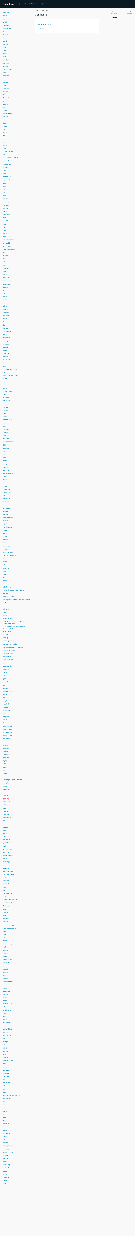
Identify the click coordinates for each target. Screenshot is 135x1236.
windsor (6, 398)
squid (5, 1130)
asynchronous (8, 1152)
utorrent (6, 312)
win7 (4, 31)
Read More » (41, 28)
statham (6, 868)
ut (3, 966)
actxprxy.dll (7, 631)
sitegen (5, 66)
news (5, 297)
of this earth (7, 1010)
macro (5, 132)
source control (8, 442)
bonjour (5, 319)
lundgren (6, 852)
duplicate (6, 751)
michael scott (7, 735)
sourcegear (7, 657)
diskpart (6, 1073)
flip (4, 675)
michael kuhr (7, 805)
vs (4, 142)
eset (4, 451)
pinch (5, 423)
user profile (7, 28)
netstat (5, 457)
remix (5, 1180)
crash (5, 562)
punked (5, 811)
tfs (4, 776)
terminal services (9, 249)
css (4, 1101)
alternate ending (8, 552)
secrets (5, 972)
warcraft (6, 161)
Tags (42, 4)
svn (4, 821)
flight (5, 524)
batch (5, 183)
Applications (7, 98)
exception (6, 783)
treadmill (6, 704)
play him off (7, 701)
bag (4, 413)
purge (5, 773)
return (5, 530)
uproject (6, 963)
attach (5, 909)
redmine (6, 814)
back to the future (9, 555)
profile (5, 22)
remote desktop (8, 240)
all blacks (6, 344)
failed (5, 1136)
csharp (5, 363)
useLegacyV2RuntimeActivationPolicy (16, 600)
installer (6, 76)
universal (6, 669)
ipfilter (5, 306)
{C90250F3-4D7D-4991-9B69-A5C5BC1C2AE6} (14, 627)
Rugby (5, 350)
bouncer (6, 789)
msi (4, 79)
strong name (7, 1146)
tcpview (5, 467)
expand (5, 199)
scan (4, 54)
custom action (8, 69)
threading (6, 1165)
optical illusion (8, 1060)
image (5, 480)
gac (4, 372)
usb (4, 1089)
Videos (5, 287)
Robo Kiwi (8, 4)
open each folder (9, 650)
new (4, 136)
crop (4, 476)
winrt (5, 549)
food (4, 85)
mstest (5, 1158)
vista (4, 252)
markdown (6, 63)
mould (5, 1019)
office (5, 110)
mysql (5, 761)
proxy (5, 464)
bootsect (6, 1070)
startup (5, 593)
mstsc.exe (6, 237)
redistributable (8, 982)
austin (5, 833)
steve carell (7, 739)
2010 (4, 975)
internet (5, 104)
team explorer (8, 660)
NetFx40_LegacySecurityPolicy (14, 590)
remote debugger (9, 925)
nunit (5, 1161)
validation (6, 1149)
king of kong (7, 732)
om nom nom (7, 893)
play (4, 698)
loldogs (5, 1051)
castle (5, 388)
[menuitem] (18, 4)
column (5, 745)
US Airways (7, 587)
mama (5, 1111)
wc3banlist (7, 164)
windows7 (6, 255)
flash (4, 1105)
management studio (10, 644)
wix (4, 385)
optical (5, 1057)
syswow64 (7, 246)
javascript (6, 991)
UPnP (5, 672)
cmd (4, 186)
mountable (6, 1083)
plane (5, 581)
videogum (6, 341)
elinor (5, 536)
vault (4, 663)
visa (4, 1117)
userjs (5, 997)
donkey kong (7, 729)
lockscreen (7, 546)
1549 (4, 558)
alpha (5, 1001)
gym (4, 679)
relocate (6, 25)
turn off (5, 410)
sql (4, 495)
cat (4, 685)
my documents (8, 19)
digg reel (6, 717)
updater (5, 309)
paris (4, 543)
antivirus (6, 448)
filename (6, 205)
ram (4, 612)
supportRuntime (8, 596)
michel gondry (8, 855)
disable (5, 404)
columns (6, 748)
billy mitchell (7, 726)
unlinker (6, 994)
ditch (5, 565)
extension (6, 202)
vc (4, 985)
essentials (6, 508)
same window (8, 653)
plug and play (7, 666)
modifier (6, 208)
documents (7, 12)
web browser (7, 177)
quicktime (6, 328)
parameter (6, 214)
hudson (5, 574)
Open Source (7, 391)
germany (6, 799)
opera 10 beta (7, 1029)
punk (5, 808)
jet (4, 577)
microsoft (6, 338)
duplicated (6, 754)
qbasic (5, 357)
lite (4, 325)
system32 (6, 243)
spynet (5, 514)
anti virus (6, 502)
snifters (5, 533)
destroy (5, 770)
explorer (6, 634)
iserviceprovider (8, 641)
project (5, 432)
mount (5, 1079)
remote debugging (9, 928)
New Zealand (7, 527)
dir (4, 189)
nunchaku (6, 278)
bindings (6, 429)
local (4, 915)
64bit (5, 230)
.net (4, 57)
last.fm (5, 117)
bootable (6, 1067)
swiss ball (6, 682)
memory (6, 606)
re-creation (7, 584)
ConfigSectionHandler (11, 369)
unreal (5, 956)
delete (5, 767)
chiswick (6, 884)
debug (5, 72)
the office (6, 742)
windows (6, 35)
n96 (4, 271)
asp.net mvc (7, 1035)
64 (4, 227)
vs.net (5, 145)
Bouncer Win (44, 24)
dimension (6, 840)
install (5, 334)
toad (4, 1184)
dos (4, 192)
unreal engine (7, 960)
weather (6, 707)
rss (4, 303)
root (4, 435)
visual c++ (6, 988)
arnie (4, 830)
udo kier (6, 881)
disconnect (7, 331)
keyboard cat (7, 691)
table (4, 764)
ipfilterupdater (8, 473)
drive (4, 196)
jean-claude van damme (11, 1095)
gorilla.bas (6, 353)
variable (5, 221)
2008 (5, 126)
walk (4, 947)
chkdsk (5, 44)
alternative (6, 316)
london (5, 540)
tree (4, 896)
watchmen (6, 1133)
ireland (5, 347)
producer (6, 1177)
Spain (5, 123)
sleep (5, 941)
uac (4, 155)
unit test (6, 1168)
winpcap (6, 167)
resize (5, 483)
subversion (7, 817)
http (4, 454)
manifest (6, 91)
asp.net (5, 1032)
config (5, 366)
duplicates (6, 758)
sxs (4, 95)
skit (4, 426)
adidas (5, 1007)
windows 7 (6, 38)
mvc (4, 1038)
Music (5, 120)
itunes (5, 322)
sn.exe (5, 1142)
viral (4, 290)
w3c (4, 1114)
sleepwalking (7, 944)
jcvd (4, 1092)
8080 (5, 445)
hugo (5, 224)
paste (5, 139)
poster (5, 1013)
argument (6, 180)
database (6, 827)
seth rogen (7, 862)
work (4, 1120)
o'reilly (5, 1174)
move (5, 16)
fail (4, 1045)
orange (5, 1042)
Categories (33, 4)
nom (4, 887)
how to (5, 978)
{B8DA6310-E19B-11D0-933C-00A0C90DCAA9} (13, 622)
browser (6, 101)
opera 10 (6, 173)
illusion (5, 1054)
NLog (5, 379)
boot (4, 1064)
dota (4, 148)
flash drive (6, 1076)
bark (4, 931)
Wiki (24, 4)
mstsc (5, 233)
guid (4, 129)
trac (4, 824)
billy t (5, 416)
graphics (6, 568)
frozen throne (8, 151)
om (4, 890)
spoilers (6, 1127)
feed (4, 293)
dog (4, 934)
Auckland (6, 521)
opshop (5, 953)
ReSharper (6, 906)
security (6, 511)
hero (4, 571)
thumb (5, 486)
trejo (4, 877)
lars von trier (7, 849)
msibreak (6, 82)
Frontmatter (7, 492)
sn (4, 1139)
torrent (5, 407)
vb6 (4, 265)
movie (5, 858)
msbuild (6, 969)
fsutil (5, 50)
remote (5, 922)
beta (4, 170)
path (4, 218)
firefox (5, 603)
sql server (6, 498)
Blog (18, 4)
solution (6, 439)
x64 (4, 259)
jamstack (6, 60)
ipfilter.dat (6, 470)
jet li (4, 846)
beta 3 (5, 1026)
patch (5, 394)
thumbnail (6, 489)
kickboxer (6, 802)
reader (5, 300)
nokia (5, 274)
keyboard (6, 688)
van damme (7, 1098)
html (4, 1108)
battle (5, 1171)
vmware (5, 786)
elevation (6, 382)
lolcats (5, 1048)
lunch (5, 1016)
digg (4, 713)
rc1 (4, 1086)
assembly (6, 360)
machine (6, 918)
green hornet (7, 843)
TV (4, 723)
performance (7, 1004)
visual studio (7, 114)
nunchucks (7, 281)
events (5, 1155)
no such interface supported (13, 647)
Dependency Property (10, 900)
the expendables (9, 874)
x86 (4, 262)
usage (5, 615)
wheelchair (7, 710)
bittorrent (6, 401)
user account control (10, 158)
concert (5, 950)
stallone (6, 865)
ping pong (6, 284)
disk (4, 47)
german (5, 795)
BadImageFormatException (12, 780)
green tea (6, 88)
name (5, 211)
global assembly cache (11, 375)
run (4, 937)
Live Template (8, 903)
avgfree (5, 505)
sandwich (6, 1023)
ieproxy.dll (6, 638)
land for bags (7, 420)
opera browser (8, 517)
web (4, 107)
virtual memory (8, 618)
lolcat (5, 694)
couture (5, 836)
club (4, 792)
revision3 (6, 720)
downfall (6, 1124)
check (5, 41)
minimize (6, 609)
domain (5, 912)
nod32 (5, 461)
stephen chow (8, 871)
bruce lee (6, 268)
